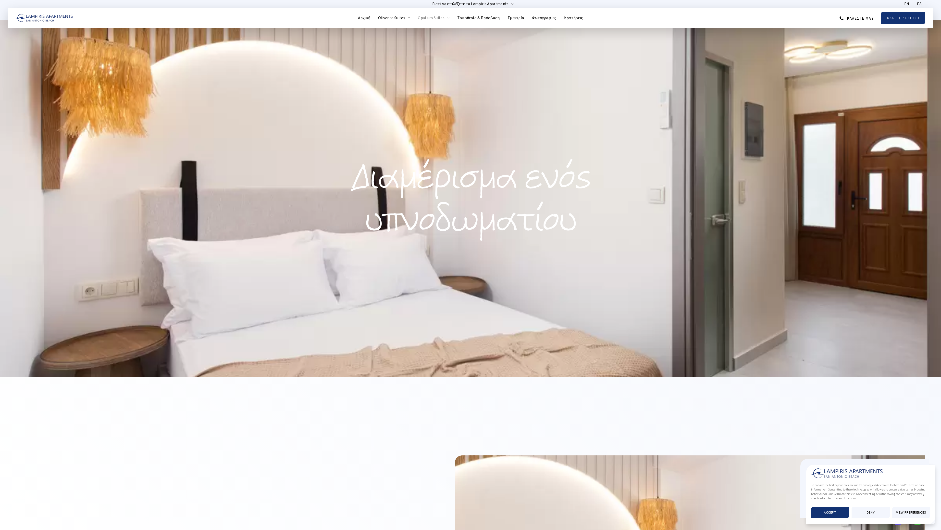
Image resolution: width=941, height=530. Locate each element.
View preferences (911, 512)
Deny (871, 512)
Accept (830, 512)
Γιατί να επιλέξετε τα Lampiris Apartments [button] (470, 4)
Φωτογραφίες (544, 18)
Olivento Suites (391, 18)
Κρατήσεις (573, 18)
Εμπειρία (516, 18)
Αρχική (364, 18)
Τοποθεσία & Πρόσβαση (478, 18)
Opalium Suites (431, 18)
